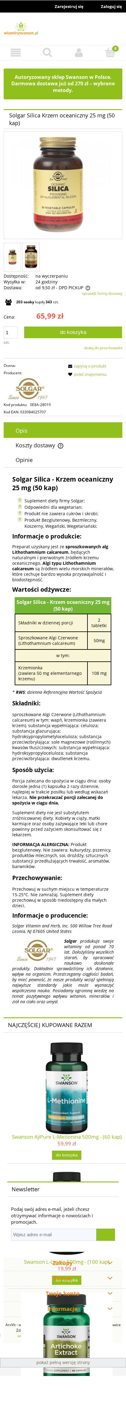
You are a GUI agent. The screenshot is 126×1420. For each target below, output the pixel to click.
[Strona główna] (63, 29)
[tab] (63, 430)
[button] (15, 53)
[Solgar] (33, 389)
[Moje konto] (78, 53)
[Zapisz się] (105, 1235)
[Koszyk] (110, 52)
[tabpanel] (63, 739)
